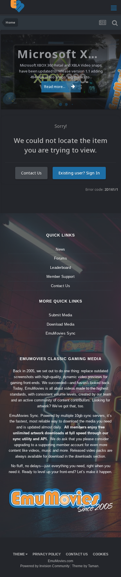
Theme (19, 554)
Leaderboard (60, 267)
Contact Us (31, 173)
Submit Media (60, 315)
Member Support (60, 276)
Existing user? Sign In (79, 173)
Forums (60, 258)
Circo (110, 102)
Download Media (61, 324)
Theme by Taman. (85, 566)
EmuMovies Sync (61, 333)
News (60, 249)
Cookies (100, 554)
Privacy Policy (47, 554)
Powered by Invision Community (45, 566)
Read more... (54, 86)
